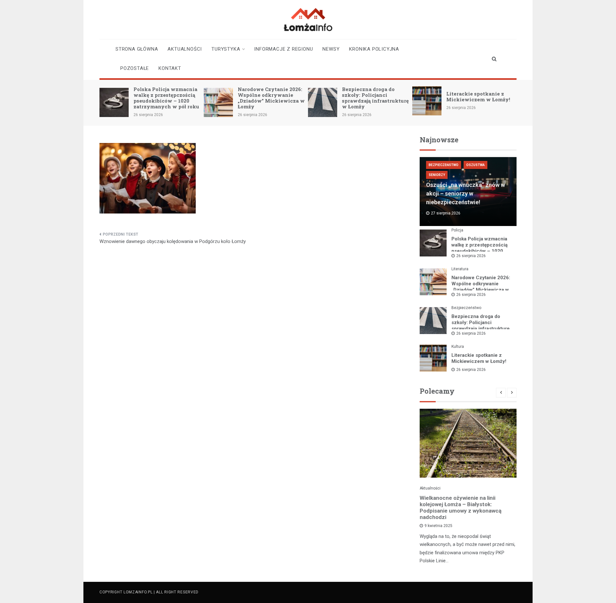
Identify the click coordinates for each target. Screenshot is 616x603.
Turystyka (225, 49)
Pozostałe (134, 68)
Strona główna (137, 49)
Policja (457, 230)
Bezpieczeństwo (443, 165)
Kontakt (169, 68)
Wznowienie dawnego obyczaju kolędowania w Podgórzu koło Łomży (172, 241)
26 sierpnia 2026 (471, 256)
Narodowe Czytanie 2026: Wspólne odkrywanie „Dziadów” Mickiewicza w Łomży (271, 98)
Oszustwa (475, 165)
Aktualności (184, 49)
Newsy (330, 49)
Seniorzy (437, 175)
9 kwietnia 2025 (438, 525)
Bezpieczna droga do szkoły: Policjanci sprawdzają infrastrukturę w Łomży (375, 98)
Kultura (457, 346)
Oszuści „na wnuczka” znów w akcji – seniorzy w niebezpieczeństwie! (465, 193)
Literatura (459, 269)
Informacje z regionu (283, 49)
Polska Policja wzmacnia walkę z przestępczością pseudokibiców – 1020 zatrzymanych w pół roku (166, 98)
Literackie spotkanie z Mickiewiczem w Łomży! (478, 96)
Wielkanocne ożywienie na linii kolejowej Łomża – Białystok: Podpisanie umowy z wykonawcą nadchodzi (460, 507)
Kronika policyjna (374, 49)
